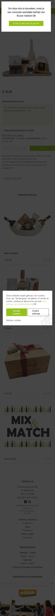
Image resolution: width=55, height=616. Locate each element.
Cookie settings (36, 312)
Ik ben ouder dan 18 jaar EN (26, 23)
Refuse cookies (13, 320)
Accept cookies (16, 312)
